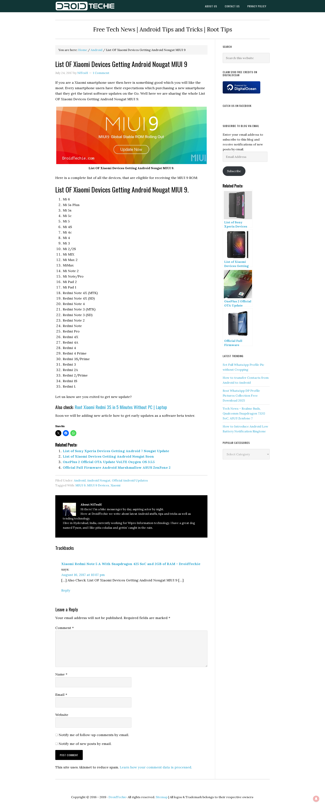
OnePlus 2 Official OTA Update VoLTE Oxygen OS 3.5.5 (109, 462)
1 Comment (101, 73)
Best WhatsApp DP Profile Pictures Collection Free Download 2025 (241, 395)
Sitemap (162, 797)
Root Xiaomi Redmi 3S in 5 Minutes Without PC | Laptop (121, 407)
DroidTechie (85, 6)
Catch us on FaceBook (237, 106)
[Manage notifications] (316, 799)
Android (80, 480)
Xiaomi (115, 485)
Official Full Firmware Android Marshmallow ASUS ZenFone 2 (117, 467)
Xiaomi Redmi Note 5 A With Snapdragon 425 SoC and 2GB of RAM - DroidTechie (130, 564)
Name (61, 674)
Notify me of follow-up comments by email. (94, 735)
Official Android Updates (130, 480)
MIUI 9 (80, 485)
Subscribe (234, 171)
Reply (65, 590)
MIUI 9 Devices (98, 485)
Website (61, 715)
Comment (64, 628)
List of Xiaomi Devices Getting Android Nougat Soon (108, 456)
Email (61, 694)
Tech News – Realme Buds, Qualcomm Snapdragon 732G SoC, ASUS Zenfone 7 (244, 413)
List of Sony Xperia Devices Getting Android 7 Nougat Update (116, 451)
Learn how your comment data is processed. (156, 767)
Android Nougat (98, 480)
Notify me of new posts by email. (85, 744)
